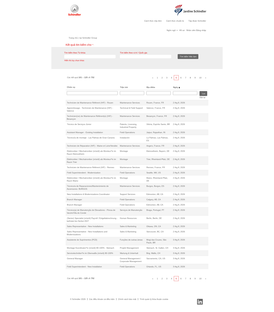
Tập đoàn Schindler (197, 21)
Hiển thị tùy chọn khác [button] (74, 60)
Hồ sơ (182, 30)
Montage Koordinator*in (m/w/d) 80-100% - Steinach (90, 248)
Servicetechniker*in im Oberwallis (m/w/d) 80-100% (90, 253)
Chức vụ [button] (71, 87)
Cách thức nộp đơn (153, 21)
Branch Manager (74, 199)
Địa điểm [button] (151, 87)
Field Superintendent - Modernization (83, 172)
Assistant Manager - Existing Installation (85, 132)
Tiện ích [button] (124, 87)
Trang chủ (73, 38)
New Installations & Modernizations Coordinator (88, 194)
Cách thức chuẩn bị (175, 21)
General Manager (75, 258)
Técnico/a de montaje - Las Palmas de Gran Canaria (91, 138)
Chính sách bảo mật (127, 299)
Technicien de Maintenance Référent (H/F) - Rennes (90, 167)
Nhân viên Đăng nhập (196, 30)
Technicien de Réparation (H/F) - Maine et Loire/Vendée (92, 146)
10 (200, 78)
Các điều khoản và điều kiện (102, 299)
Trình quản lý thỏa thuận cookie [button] (154, 299)
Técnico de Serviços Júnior (79, 124)
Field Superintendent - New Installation (84, 266)
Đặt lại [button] (202, 97)
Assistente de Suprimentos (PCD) (82, 240)
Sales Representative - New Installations (85, 226)
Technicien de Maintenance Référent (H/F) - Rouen (90, 103)
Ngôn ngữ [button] (171, 30)
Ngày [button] (176, 87)
